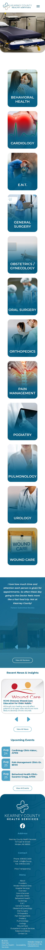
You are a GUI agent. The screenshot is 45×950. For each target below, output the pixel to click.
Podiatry (22, 918)
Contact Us (22, 934)
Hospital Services (22, 888)
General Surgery (22, 906)
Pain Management (22, 916)
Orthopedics (22, 913)
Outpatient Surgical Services (22, 928)
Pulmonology (22, 921)
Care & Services (22, 893)
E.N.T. (22, 903)
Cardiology (22, 901)
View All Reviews (22, 660)
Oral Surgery (22, 911)
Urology (22, 923)
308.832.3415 (24, 864)
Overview (22, 891)
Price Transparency (22, 869)
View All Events (22, 788)
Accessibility (21, 945)
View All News (22, 729)
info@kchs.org (25, 861)
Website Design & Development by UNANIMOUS (35, 944)
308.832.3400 (26, 859)
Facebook (22, 825)
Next (28, 647)
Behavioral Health (22, 898)
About (22, 881)
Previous (16, 647)
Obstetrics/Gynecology (22, 908)
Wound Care (22, 926)
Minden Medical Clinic (23, 886)
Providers (22, 883)
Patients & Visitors (22, 931)
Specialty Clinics (22, 896)
